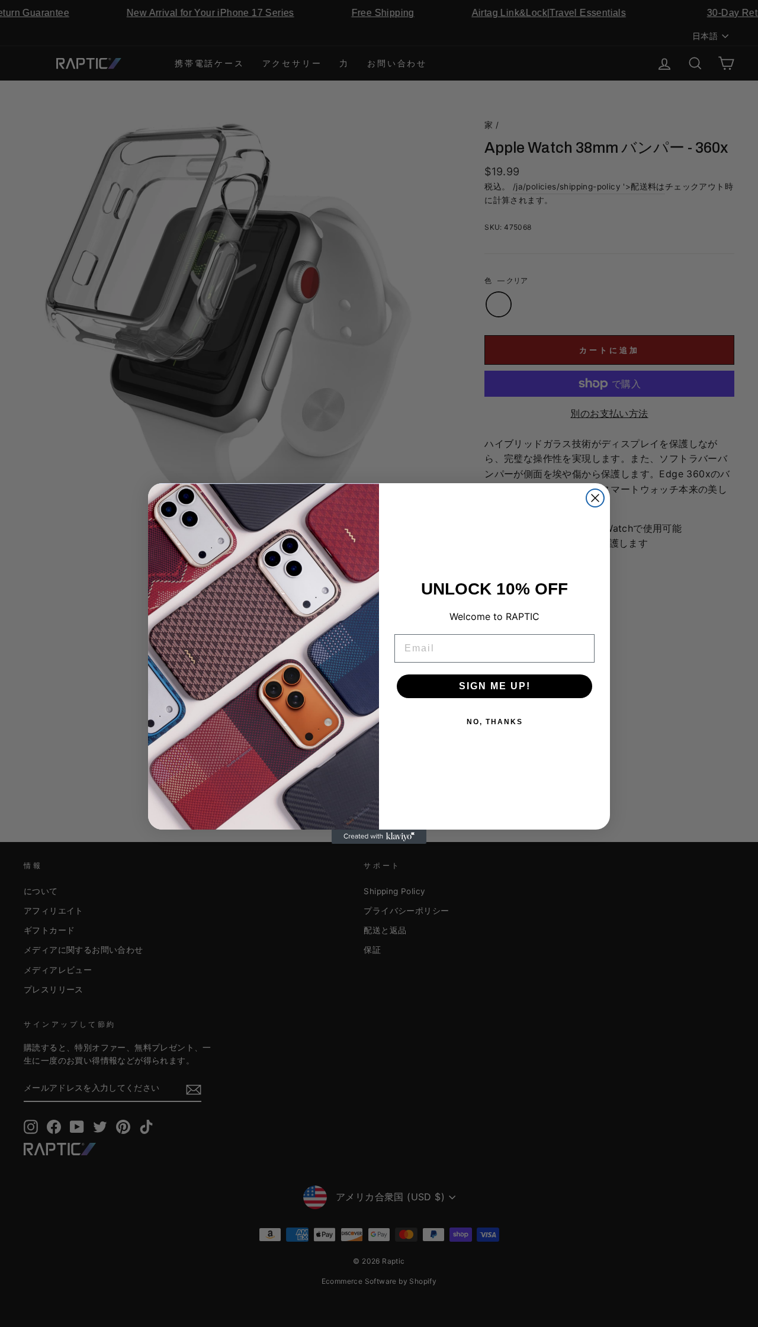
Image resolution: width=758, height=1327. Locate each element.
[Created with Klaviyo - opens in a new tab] (379, 837)
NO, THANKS (495, 722)
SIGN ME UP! (495, 686)
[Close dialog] (595, 498)
